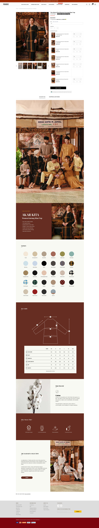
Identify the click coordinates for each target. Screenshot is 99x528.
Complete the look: (53, 30)
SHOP (27, 477)
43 (59, 355)
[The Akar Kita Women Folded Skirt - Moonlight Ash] (53, 35)
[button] (52, 15)
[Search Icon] (86, 4)
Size (54, 21)
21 (55, 358)
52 (72, 364)
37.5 (64, 368)
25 (72, 358)
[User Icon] (89, 4)
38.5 (73, 368)
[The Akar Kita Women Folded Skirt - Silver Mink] (53, 43)
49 (72, 355)
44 (55, 364)
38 (68, 368)
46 (59, 364)
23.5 (73, 361)
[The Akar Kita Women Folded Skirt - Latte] (53, 65)
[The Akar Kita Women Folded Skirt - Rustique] (53, 73)
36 (51, 368)
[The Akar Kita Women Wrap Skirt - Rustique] (53, 80)
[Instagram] (61, 506)
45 (64, 355)
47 (68, 355)
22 (51, 361)
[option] (32, 36)
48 (64, 364)
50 (68, 364)
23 (64, 358)
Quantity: (52, 26)
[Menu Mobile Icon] (95, 4)
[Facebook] (58, 506)
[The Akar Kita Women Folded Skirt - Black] (53, 50)
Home (17, 8)
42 (51, 364)
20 (51, 358)
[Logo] (10, 4)
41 (55, 355)
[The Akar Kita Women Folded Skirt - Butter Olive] (53, 58)
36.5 (55, 368)
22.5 (55, 361)
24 (68, 358)
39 (51, 355)
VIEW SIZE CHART (55, 21)
